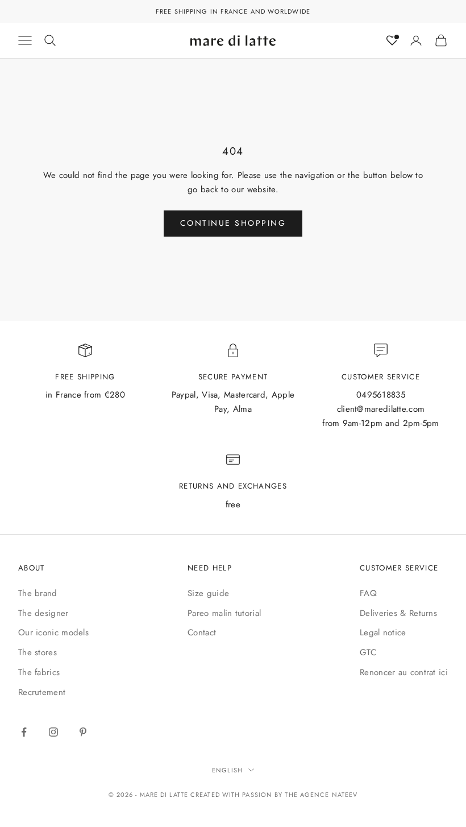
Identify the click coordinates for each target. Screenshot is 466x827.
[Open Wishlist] (392, 40)
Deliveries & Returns (398, 613)
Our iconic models (53, 632)
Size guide (208, 593)
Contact (202, 632)
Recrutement (41, 692)
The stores (37, 652)
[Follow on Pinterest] (83, 732)
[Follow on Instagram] (53, 732)
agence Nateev (328, 794)
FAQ (368, 593)
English (227, 770)
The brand (37, 593)
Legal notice (383, 632)
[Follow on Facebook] (24, 732)
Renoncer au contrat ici (404, 672)
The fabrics (39, 672)
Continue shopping (233, 223)
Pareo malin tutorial (224, 613)
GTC (368, 652)
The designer (43, 613)
